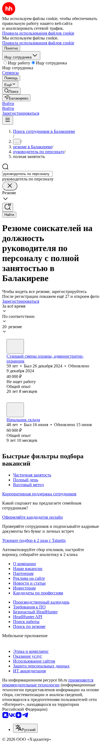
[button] (8, 103)
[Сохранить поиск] (7, 207)
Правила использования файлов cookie (38, 43)
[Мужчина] (15, 346)
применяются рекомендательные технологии (47, 682)
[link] (11, 91)
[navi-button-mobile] (7, 120)
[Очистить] (9, 186)
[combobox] (27, 174)
